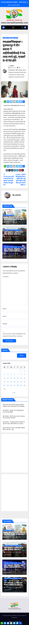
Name (5, 308)
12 (11, 378)
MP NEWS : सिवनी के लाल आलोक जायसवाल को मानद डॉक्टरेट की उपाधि (13, 251)
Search (5, 350)
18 (8, 381)
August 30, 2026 (10, 537)
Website (5, 323)
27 (14, 385)
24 (4, 385)
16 (24, 378)
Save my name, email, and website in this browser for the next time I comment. (14, 335)
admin (12, 65)
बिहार (11, 37)
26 (11, 385)
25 (8, 385)
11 (8, 378)
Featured (6, 545)
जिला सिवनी (11, 545)
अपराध (4, 37)
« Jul (14, 392)
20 (14, 381)
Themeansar (14, 617)
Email (5, 316)
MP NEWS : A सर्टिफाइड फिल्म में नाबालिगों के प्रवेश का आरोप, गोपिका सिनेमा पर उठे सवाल (14, 585)
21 (18, 381)
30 (24, 385)
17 (4, 381)
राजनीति (13, 215)
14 (18, 378)
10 (4, 378)
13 (14, 378)
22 (21, 381)
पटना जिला (6, 215)
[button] (22, 27)
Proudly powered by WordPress (10, 615)
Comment (6, 276)
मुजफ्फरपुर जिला (15, 37)
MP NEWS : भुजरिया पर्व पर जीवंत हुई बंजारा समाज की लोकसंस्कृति (13, 234)
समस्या (5, 580)
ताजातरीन (7, 37)
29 (21, 385)
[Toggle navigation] (13, 27)
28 (18, 385)
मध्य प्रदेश (19, 545)
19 (11, 381)
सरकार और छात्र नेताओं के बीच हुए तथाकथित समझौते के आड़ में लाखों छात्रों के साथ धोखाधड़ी (13, 219)
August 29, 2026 (10, 569)
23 (24, 381)
